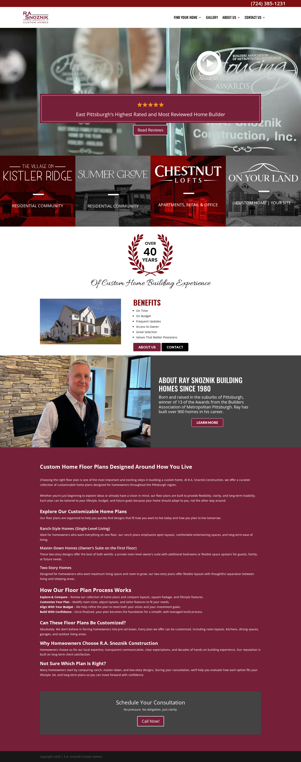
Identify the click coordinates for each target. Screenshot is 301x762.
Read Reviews (150, 130)
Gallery (212, 17)
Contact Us (253, 17)
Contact (175, 347)
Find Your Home (185, 17)
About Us (229, 17)
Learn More (207, 422)
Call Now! (151, 721)
